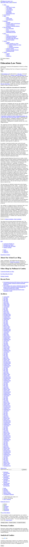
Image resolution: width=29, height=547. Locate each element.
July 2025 (5, 308)
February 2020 (6, 374)
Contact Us (8, 56)
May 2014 (5, 459)
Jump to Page (4, 468)
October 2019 (6, 379)
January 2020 (6, 375)
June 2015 (5, 443)
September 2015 (7, 439)
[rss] (5, 505)
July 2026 (5, 298)
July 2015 (5, 442)
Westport (5, 482)
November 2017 (7, 407)
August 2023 (6, 331)
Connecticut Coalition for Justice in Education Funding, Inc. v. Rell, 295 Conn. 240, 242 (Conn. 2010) (14, 116)
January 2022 (6, 348)
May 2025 (5, 309)
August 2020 (6, 366)
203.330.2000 (6, 473)
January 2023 (6, 335)
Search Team (9, 18)
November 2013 (7, 465)
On (3, 538)
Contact (5, 52)
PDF (2, 241)
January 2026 (6, 304)
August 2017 (6, 410)
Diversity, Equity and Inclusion (13, 23)
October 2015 (6, 438)
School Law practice (14, 261)
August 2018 (6, 395)
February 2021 (6, 359)
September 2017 (7, 409)
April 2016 (5, 430)
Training (11, 46)
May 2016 (5, 429)
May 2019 (5, 385)
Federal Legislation (9, 219)
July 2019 (5, 383)
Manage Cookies (7, 493)
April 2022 (5, 344)
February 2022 (6, 346)
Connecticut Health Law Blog (7, 271)
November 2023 (7, 329)
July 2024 (5, 320)
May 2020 (5, 370)
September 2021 (7, 350)
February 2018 (6, 403)
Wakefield (5, 479)
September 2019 (7, 380)
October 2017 (6, 408)
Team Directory (9, 19)
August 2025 (6, 306)
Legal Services (6, 14)
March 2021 (6, 358)
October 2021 (6, 349)
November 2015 (7, 437)
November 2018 (7, 392)
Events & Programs (10, 31)
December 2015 (6, 435)
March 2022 (6, 345)
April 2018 (5, 400)
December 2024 (6, 314)
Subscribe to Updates (5, 254)
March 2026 (6, 303)
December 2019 (6, 377)
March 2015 (6, 447)
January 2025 (6, 313)
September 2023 (7, 330)
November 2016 (7, 422)
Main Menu (3, 2)
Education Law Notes (11, 37)
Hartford (5, 474)
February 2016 (6, 433)
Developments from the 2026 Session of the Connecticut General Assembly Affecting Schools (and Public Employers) (15, 283)
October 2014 (6, 453)
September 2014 (7, 454)
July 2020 (5, 368)
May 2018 (5, 399)
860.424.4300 (6, 475)
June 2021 (5, 354)
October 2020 (6, 364)
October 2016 (6, 423)
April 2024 (5, 324)
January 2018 (6, 404)
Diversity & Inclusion (14, 47)
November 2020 (7, 363)
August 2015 (6, 440)
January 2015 (6, 449)
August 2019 (6, 382)
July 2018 (5, 397)
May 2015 (5, 444)
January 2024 (6, 328)
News (7, 29)
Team (4, 16)
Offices (7, 54)
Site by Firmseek (7, 499)
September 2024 (7, 318)
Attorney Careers (10, 48)
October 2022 (6, 338)
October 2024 (6, 316)
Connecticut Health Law (11, 36)
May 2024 (5, 323)
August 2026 (6, 296)
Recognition (9, 12)
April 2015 (5, 445)
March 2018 (6, 402)
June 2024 (5, 321)
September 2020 (7, 365)
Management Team (10, 13)
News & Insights (7, 27)
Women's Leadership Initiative (13, 26)
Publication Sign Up (5, 501)
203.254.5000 (6, 483)
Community (8, 11)
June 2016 (5, 428)
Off (6, 538)
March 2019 (6, 388)
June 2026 (5, 299)
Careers (5, 41)
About (4, 4)
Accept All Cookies (21, 522)
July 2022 (5, 341)
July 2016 (5, 427)
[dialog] (14, 518)
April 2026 (5, 301)
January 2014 (6, 464)
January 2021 (6, 360)
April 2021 (5, 356)
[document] (14, 535)
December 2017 (6, 405)
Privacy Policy (6, 492)
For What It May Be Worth (12, 38)
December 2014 (6, 450)
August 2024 (6, 319)
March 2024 (6, 325)
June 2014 (5, 458)
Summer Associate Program (12, 49)
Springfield (5, 477)
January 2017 (6, 419)
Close (2, 545)
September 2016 (7, 424)
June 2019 (5, 384)
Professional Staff (10, 51)
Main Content (9, 2)
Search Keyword (4, 469)
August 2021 (6, 351)
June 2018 (5, 398)
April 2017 (5, 415)
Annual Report (9, 9)
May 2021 (5, 355)
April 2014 (5, 460)
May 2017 (5, 414)
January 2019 (6, 390)
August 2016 (6, 425)
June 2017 (5, 413)
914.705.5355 (6, 485)
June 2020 (5, 369)
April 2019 (5, 387)
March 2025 (6, 311)
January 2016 (6, 434)
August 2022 (6, 340)
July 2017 (5, 412)
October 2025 (6, 305)
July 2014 (5, 457)
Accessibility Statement (8, 494)
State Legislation (17, 219)
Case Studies (9, 8)
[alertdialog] (14, 535)
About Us (5, 251)
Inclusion (5, 21)
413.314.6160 (6, 478)
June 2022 (5, 343)
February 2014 (6, 463)
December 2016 (6, 420)
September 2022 (7, 339)
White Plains (6, 484)
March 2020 (6, 373)
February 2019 (6, 389)
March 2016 (6, 432)
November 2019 (7, 378)
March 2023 (6, 334)
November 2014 (7, 452)
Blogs (4, 33)
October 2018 (6, 393)
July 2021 (5, 353)
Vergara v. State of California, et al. (18, 75)
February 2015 (6, 448)
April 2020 (5, 372)
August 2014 (6, 455)
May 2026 (5, 300)
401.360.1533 (6, 480)
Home (4, 249)
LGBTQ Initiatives (10, 24)
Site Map (5, 489)
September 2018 (7, 394)
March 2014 (6, 462)
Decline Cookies (12, 522)
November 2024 (7, 315)
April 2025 (5, 310)
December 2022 (6, 336)
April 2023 (5, 333)
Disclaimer (5, 490)
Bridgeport (5, 472)
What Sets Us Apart (10, 7)
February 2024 (6, 326)
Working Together (10, 39)
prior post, (19, 73)
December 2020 (6, 361)
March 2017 (6, 417)
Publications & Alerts (11, 32)
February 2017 (6, 418)
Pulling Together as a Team (12, 43)
